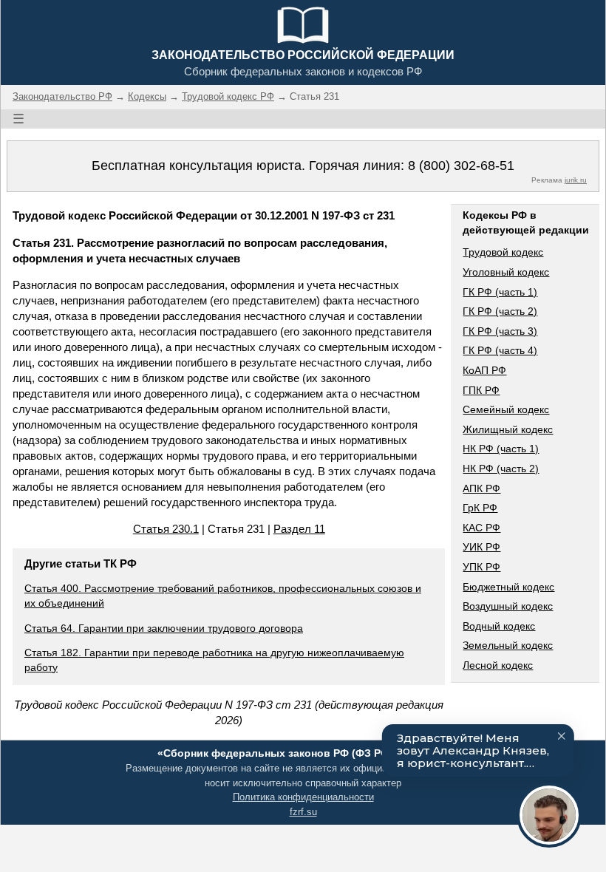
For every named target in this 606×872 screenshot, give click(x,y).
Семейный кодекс (506, 409)
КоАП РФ (484, 370)
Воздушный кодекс (508, 606)
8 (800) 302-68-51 (461, 165)
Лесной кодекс (498, 665)
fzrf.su (303, 811)
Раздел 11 (299, 528)
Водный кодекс (499, 626)
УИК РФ (481, 547)
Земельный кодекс (508, 645)
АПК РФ (481, 488)
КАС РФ (481, 528)
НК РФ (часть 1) (501, 448)
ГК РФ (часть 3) (500, 331)
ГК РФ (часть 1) (500, 292)
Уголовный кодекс (506, 272)
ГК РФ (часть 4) (500, 350)
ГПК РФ (481, 390)
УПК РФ (481, 567)
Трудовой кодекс (503, 252)
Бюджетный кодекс (508, 587)
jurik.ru (576, 180)
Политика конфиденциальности (303, 797)
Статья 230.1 (166, 528)
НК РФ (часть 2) (501, 468)
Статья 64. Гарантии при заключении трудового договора (163, 628)
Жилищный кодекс (508, 429)
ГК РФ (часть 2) (500, 311)
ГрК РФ (480, 508)
